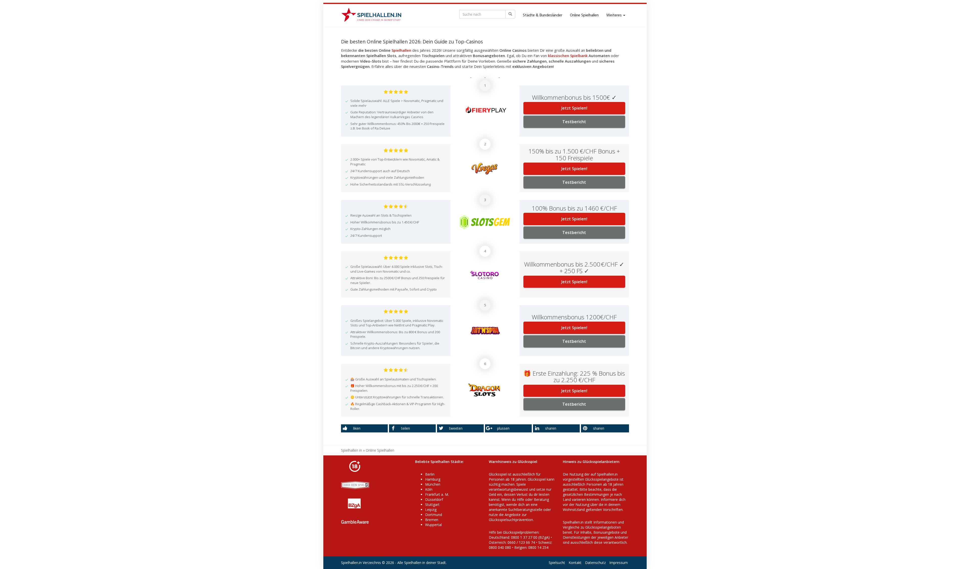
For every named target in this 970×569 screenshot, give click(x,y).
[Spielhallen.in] (373, 15)
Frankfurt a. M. (437, 494)
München (432, 484)
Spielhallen (401, 50)
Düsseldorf (434, 499)
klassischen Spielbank (568, 55)
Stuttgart (432, 504)
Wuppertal (433, 524)
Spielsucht (557, 562)
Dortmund (433, 514)
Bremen (431, 519)
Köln (428, 489)
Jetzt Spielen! (574, 108)
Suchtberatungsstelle (525, 509)
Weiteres (614, 15)
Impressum (618, 562)
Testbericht (574, 121)
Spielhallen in (351, 450)
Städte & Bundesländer (542, 15)
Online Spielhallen (584, 15)
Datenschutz (595, 562)
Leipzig (431, 509)
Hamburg (432, 479)
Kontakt (575, 562)
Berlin (429, 474)
